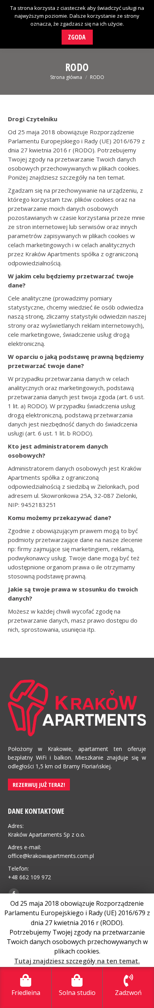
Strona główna (66, 77)
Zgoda (77, 37)
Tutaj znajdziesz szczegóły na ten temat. (77, 961)
